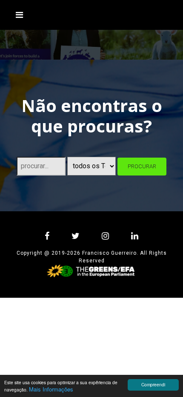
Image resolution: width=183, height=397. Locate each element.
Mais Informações (51, 389)
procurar (142, 166)
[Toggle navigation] (19, 15)
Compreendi (153, 384)
